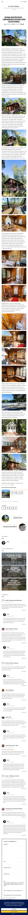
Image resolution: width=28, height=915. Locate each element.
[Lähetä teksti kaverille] (15, 508)
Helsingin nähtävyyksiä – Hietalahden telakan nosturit (14, 557)
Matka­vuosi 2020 (14, 517)
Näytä (14, 561)
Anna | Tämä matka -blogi (11, 745)
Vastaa (23, 610)
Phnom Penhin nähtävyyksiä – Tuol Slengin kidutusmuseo (14, 582)
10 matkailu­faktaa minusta (14, 527)
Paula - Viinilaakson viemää (12, 776)
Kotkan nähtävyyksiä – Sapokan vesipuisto (19, 490)
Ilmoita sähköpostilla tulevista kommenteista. (13, 890)
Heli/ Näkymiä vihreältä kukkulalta (13, 808)
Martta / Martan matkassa (11, 663)
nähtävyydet (15, 501)
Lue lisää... (13, 495)
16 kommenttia (13, 24)
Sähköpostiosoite (7, 867)
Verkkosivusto (7, 874)
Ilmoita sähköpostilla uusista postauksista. (13, 895)
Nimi (5, 861)
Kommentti (6, 844)
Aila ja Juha (8, 717)
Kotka (5, 24)
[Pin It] (11, 508)
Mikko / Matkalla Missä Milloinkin (13, 600)
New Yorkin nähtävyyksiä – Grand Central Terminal (14, 570)
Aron (8, 614)
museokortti (4, 501)
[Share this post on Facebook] (3, 508)
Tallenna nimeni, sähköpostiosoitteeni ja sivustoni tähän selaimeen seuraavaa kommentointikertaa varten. (14, 884)
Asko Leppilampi (9, 690)
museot (10, 501)
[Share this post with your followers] (7, 508)
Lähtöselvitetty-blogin (6, 484)
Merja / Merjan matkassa (11, 628)
